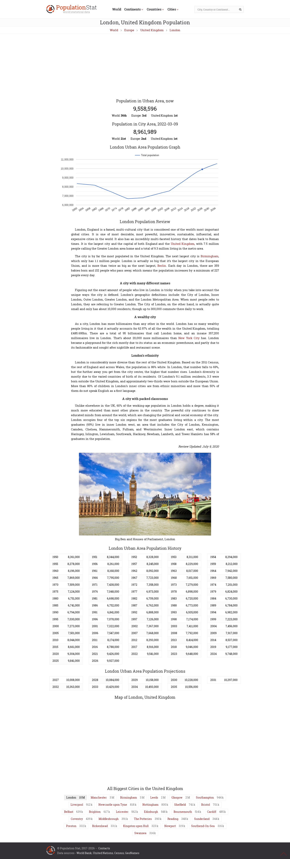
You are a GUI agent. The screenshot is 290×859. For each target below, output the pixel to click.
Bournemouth (183, 812)
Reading (172, 819)
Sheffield (180, 804)
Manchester (99, 797)
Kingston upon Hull (136, 826)
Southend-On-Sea (203, 826)
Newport (170, 826)
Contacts (104, 848)
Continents (132, 9)
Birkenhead (100, 826)
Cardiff (211, 812)
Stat (76, 9)
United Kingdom (152, 30)
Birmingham (209, 256)
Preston (71, 826)
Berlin (161, 266)
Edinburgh (151, 812)
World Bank (84, 853)
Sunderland (202, 819)
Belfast (68, 812)
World (116, 9)
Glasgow (176, 797)
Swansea (140, 833)
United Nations (103, 853)
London (175, 30)
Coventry (77, 819)
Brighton (95, 812)
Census (119, 853)
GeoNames (132, 853)
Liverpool (77, 804)
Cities (171, 9)
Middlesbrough (109, 819)
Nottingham (150, 804)
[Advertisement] (145, 66)
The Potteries (143, 819)
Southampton (205, 797)
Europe (129, 30)
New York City (188, 338)
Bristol (205, 804)
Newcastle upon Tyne (112, 804)
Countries (154, 9)
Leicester (122, 812)
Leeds (154, 797)
